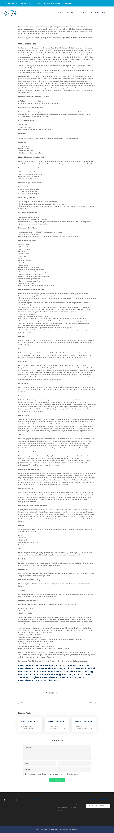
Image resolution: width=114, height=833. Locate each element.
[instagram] (109, 3)
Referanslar (95, 12)
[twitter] (106, 3)
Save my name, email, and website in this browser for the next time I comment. (51, 774)
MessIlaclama (27, 726)
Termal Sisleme (28, 728)
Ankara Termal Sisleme (29, 721)
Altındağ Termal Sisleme (83, 721)
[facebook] (103, 3)
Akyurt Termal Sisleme (56, 721)
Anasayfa (61, 12)
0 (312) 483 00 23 (68, 38)
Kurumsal (70, 12)
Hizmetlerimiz (81, 12)
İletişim (104, 12)
